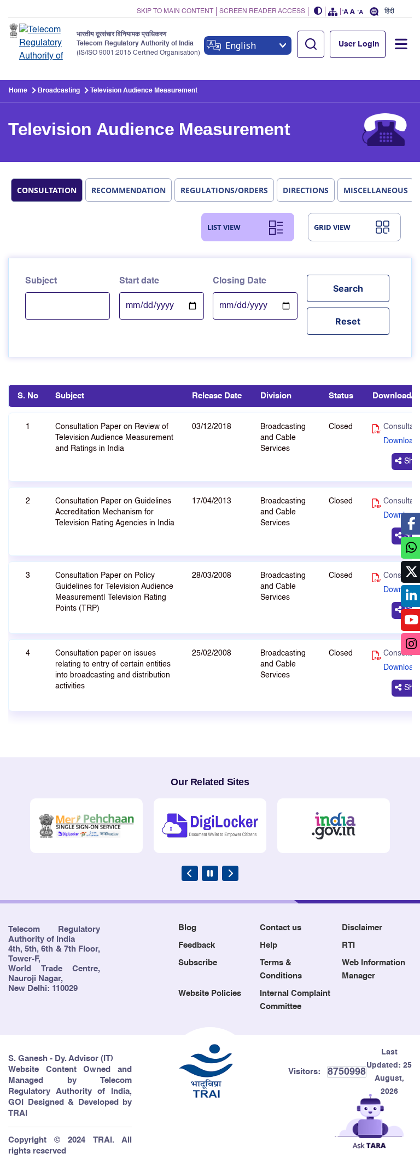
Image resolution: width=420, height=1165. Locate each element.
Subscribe (197, 963)
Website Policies (209, 993)
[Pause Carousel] (210, 873)
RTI (348, 945)
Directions (306, 190)
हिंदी (389, 11)
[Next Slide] (230, 873)
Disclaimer (362, 928)
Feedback (196, 945)
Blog (187, 928)
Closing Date (239, 281)
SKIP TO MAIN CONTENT (175, 11)
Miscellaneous (375, 190)
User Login (359, 44)
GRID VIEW (332, 227)
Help (268, 945)
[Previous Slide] (190, 873)
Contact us (280, 928)
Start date (139, 281)
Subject (41, 281)
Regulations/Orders (224, 190)
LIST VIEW (224, 227)
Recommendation (128, 190)
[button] (318, 12)
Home (18, 91)
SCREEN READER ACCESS (262, 11)
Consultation (47, 190)
